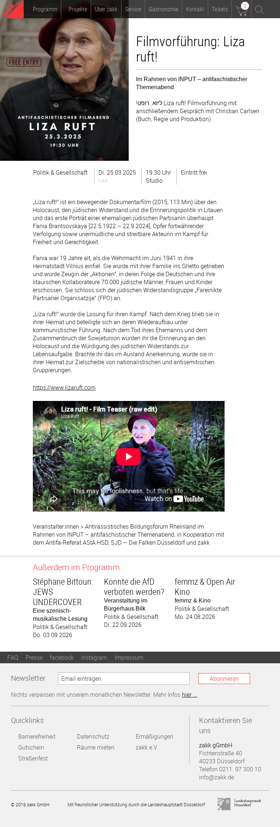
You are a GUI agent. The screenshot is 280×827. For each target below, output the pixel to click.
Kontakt (195, 9)
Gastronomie (163, 9)
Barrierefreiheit (36, 736)
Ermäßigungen (154, 736)
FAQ (12, 657)
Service (133, 9)
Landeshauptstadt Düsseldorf (239, 804)
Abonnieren (224, 679)
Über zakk (106, 9)
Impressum (128, 657)
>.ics (102, 180)
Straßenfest (33, 758)
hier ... (189, 695)
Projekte (78, 9)
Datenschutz (93, 736)
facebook (62, 657)
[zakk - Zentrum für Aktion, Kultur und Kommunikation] (13, 10)
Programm (45, 9)
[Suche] (260, 9)
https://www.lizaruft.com (64, 387)
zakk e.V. (147, 747)
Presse (34, 657)
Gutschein (31, 747)
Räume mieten (95, 747)
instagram (94, 657)
